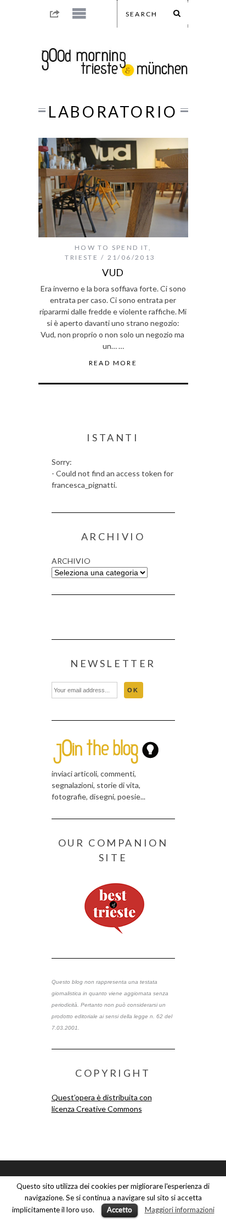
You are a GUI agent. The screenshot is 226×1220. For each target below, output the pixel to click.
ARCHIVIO (71, 560)
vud (113, 272)
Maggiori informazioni (179, 1209)
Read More (113, 363)
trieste (81, 257)
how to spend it (112, 247)
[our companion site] (113, 909)
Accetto (119, 1209)
